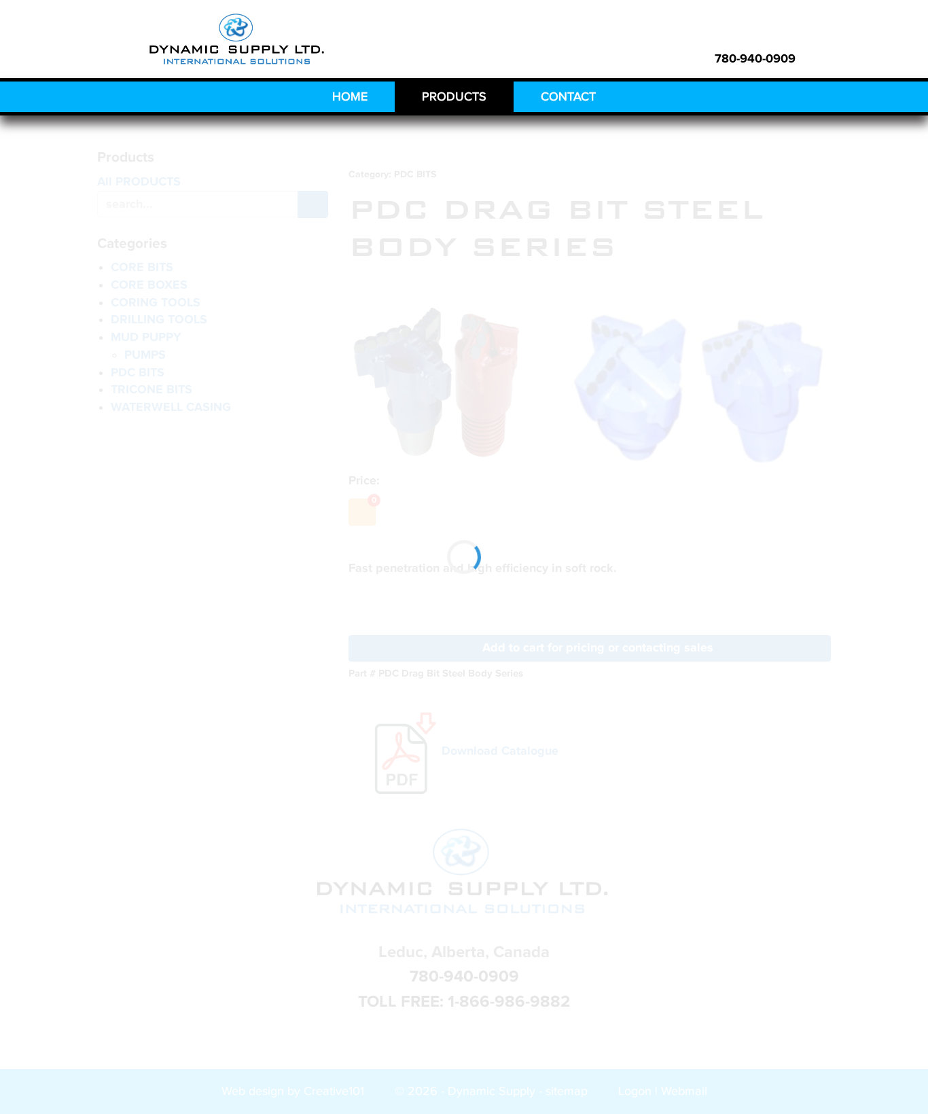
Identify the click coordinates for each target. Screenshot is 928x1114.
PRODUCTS (454, 97)
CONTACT (568, 97)
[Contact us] (819, 58)
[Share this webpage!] (839, 58)
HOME (350, 97)
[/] (238, 40)
